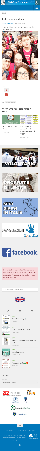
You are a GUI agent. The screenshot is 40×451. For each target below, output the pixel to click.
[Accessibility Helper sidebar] (37, 2)
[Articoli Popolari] (20, 310)
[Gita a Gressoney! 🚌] (6, 319)
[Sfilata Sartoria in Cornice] (6, 330)
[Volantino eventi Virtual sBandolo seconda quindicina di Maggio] (29, 119)
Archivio (4, 379)
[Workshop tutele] (6, 353)
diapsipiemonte (8, 23)
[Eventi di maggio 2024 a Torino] (11, 119)
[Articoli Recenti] (8, 310)
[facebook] (20, 445)
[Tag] (32, 310)
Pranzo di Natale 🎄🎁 (20, 363)
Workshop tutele (18, 352)
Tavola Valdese (10, 102)
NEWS (4, 13)
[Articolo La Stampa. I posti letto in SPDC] (6, 341)
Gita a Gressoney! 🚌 (19, 319)
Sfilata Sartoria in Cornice (21, 330)
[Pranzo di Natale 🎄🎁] (6, 363)
